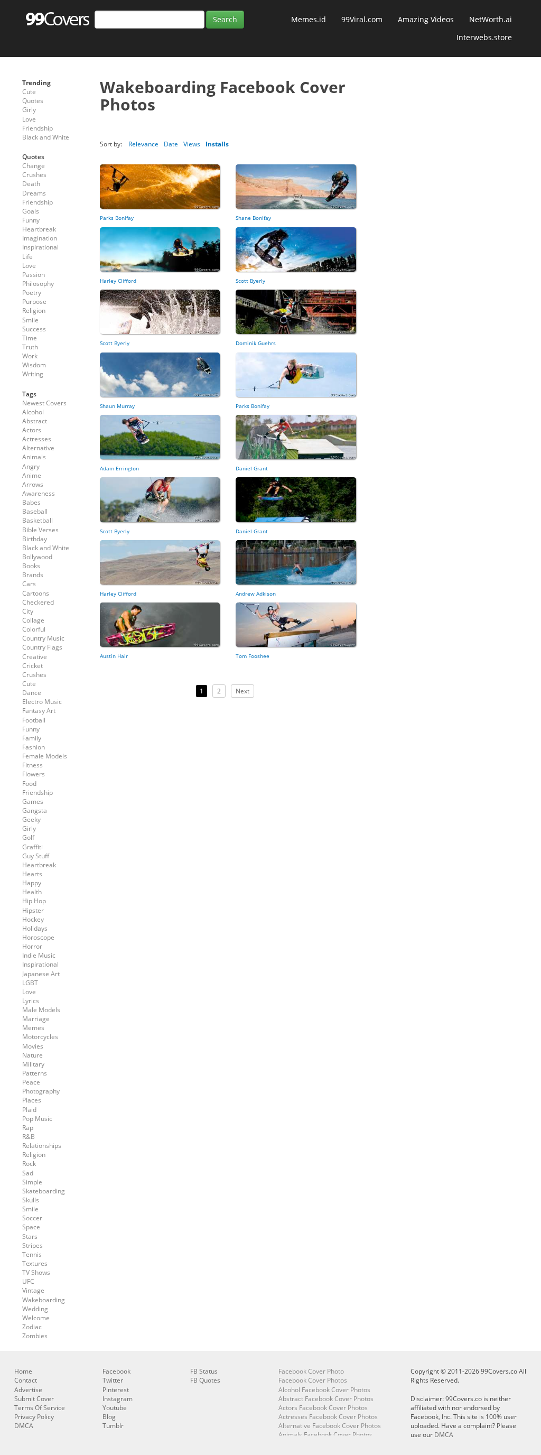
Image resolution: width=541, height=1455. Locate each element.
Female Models (44, 756)
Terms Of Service (39, 1407)
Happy (31, 882)
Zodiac (32, 1326)
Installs (217, 144)
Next (242, 691)
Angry (31, 466)
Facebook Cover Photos (312, 1380)
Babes (31, 502)
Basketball (37, 520)
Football (33, 720)
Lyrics (30, 1000)
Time (29, 337)
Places (31, 1100)
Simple (32, 1182)
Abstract (34, 420)
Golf (28, 837)
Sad (27, 1173)
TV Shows (36, 1272)
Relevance (143, 144)
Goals (30, 211)
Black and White (45, 137)
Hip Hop (34, 900)
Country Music (43, 638)
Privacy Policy (34, 1416)
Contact (25, 1380)
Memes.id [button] (308, 19)
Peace (31, 1082)
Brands (32, 574)
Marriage (36, 1018)
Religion (33, 310)
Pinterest (115, 1389)
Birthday (34, 538)
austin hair (114, 656)
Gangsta (34, 810)
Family (31, 738)
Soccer (32, 1217)
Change (33, 165)
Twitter (112, 1380)
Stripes (32, 1245)
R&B (28, 1136)
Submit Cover (34, 1398)
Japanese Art (41, 973)
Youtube (114, 1407)
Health (32, 891)
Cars (29, 583)
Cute (29, 91)
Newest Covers (44, 402)
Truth (30, 346)
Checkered (38, 602)
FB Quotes (205, 1380)
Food (29, 783)
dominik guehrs (256, 343)
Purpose (34, 301)
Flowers (33, 774)
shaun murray (117, 406)
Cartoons (35, 593)
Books (31, 565)
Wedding (35, 1308)
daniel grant (252, 468)
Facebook (116, 1371)
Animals (34, 456)
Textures (35, 1263)
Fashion (33, 747)
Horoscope (38, 937)
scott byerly (250, 280)
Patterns (34, 1073)
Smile (30, 320)
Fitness (32, 765)
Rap (27, 1127)
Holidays (35, 928)
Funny (31, 220)
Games (32, 801)
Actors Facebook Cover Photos (323, 1407)
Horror (32, 946)
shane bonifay (253, 217)
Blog (109, 1416)
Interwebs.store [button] (484, 37)
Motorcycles (40, 1036)
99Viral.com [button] (362, 19)
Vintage (33, 1290)
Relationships (41, 1145)
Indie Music (38, 955)
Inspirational (40, 247)
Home (23, 1371)
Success (34, 329)
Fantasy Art (38, 710)
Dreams (34, 193)
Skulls (30, 1199)
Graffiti (32, 846)
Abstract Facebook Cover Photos (326, 1398)
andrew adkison (256, 593)
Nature (32, 1055)
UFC (28, 1281)
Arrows (32, 484)
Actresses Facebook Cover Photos (328, 1416)
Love (29, 119)
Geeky (31, 819)
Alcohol (33, 411)
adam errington (119, 468)
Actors (31, 429)
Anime (31, 475)
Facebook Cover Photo (311, 1371)
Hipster (33, 910)
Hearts (32, 873)
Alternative (38, 447)
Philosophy (38, 283)
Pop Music (37, 1118)
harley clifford (118, 280)
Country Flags (42, 647)
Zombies (35, 1335)
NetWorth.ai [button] (490, 19)
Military (33, 1064)
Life (27, 256)
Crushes (34, 174)
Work (30, 355)
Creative (34, 656)
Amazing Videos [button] (426, 19)
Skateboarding (43, 1191)
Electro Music (42, 701)
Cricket (32, 665)
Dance (31, 692)
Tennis (32, 1254)
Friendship (37, 128)
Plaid (29, 1109)
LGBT (30, 982)
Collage (33, 620)
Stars (30, 1236)
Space (31, 1226)
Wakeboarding (43, 1299)
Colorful (33, 629)
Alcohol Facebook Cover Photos (324, 1389)
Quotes (32, 100)
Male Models (41, 1009)
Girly (29, 109)
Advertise (28, 1389)
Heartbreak (39, 229)
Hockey (33, 919)
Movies (32, 1046)
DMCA (23, 1425)
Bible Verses (40, 529)
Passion (33, 274)
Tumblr (113, 1425)
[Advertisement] (228, 807)
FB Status (204, 1371)
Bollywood (37, 556)
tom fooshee (252, 656)
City (27, 611)
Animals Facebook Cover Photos (325, 1434)
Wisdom (34, 364)
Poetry (31, 292)
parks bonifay (117, 217)
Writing (32, 373)
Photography (41, 1091)
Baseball (35, 511)
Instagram (117, 1398)
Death (31, 183)
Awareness (38, 493)
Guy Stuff (35, 855)
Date (171, 144)
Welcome (36, 1317)
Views (191, 144)
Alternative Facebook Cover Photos (329, 1425)
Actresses (36, 438)
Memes (33, 1027)
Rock (29, 1163)
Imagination (39, 238)
